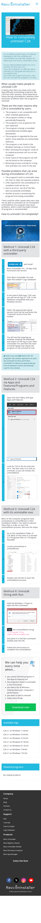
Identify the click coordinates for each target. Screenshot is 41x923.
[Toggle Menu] (36, 4)
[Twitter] (16, 880)
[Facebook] (8, 880)
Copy (9, 629)
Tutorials (6, 823)
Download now (20, 707)
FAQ (4, 819)
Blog (5, 802)
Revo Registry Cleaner (11, 843)
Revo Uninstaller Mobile (12, 847)
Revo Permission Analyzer (13, 850)
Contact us (7, 810)
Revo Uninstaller (9, 839)
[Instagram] (23, 880)
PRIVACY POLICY (27, 891)
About (5, 798)
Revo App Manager (10, 854)
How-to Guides (8, 826)
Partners (6, 806)
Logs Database (9, 830)
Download (14, 264)
